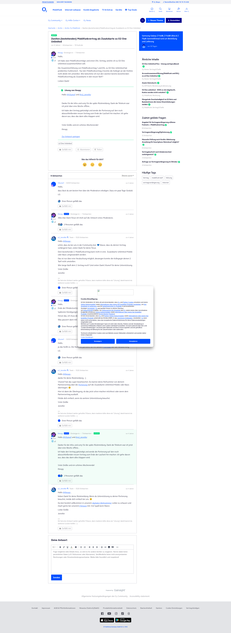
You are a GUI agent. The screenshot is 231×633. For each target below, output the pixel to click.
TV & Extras (107, 9)
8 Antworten (146, 128)
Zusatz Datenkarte (149, 83)
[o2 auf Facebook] (102, 613)
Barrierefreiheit (146, 608)
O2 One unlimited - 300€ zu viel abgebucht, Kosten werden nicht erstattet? (159, 91)
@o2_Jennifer (85, 94)
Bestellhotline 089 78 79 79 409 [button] (177, 2)
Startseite (51, 28)
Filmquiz (83, 505)
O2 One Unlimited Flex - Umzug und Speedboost (160, 64)
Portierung (82, 384)
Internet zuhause (73, 9)
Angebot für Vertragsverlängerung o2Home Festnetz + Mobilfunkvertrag (158, 123)
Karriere (159, 608)
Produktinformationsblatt (112, 608)
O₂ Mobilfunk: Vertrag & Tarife (153, 107)
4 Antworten (147, 165)
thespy (60, 52)
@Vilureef (71, 94)
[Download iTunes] (107, 622)
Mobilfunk (57, 9)
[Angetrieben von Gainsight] (115, 591)
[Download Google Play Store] (123, 622)
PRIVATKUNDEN (48, 2)
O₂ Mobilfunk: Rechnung (151, 95)
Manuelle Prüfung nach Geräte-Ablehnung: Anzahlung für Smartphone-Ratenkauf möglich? (160, 140)
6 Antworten (146, 148)
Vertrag (146, 178)
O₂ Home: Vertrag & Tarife (151, 69)
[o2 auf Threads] (129, 613)
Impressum (46, 608)
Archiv (60, 28)
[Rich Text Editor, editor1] (92, 561)
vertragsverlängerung (151, 182)
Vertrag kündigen (192, 608)
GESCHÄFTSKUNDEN (64, 2)
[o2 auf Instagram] (116, 613)
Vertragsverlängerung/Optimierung (156, 132)
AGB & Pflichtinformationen (64, 608)
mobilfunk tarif (157, 178)
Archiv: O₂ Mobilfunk (72, 28)
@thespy (67, 241)
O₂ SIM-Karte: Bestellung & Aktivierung (156, 86)
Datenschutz (131, 608)
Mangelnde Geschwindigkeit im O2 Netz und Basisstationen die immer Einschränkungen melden (159, 102)
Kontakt (35, 608)
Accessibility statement (140, 596)
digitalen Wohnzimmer (102, 503)
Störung (169, 178)
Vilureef (61, 183)
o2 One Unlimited (65, 143)
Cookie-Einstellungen (174, 608)
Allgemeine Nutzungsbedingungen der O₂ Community (104, 596)
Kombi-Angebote (91, 9)
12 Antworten (147, 135)
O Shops (157, 2)
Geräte (119, 9)
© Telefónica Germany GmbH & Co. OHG (115, 627)
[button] (57, 9)
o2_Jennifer (62, 237)
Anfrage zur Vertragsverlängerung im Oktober (160, 162)
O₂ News (87, 20)
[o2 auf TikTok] (122, 613)
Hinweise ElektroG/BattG (89, 608)
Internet (166, 182)
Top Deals (132, 9)
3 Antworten (146, 158)
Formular (107, 347)
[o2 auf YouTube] (109, 613)
